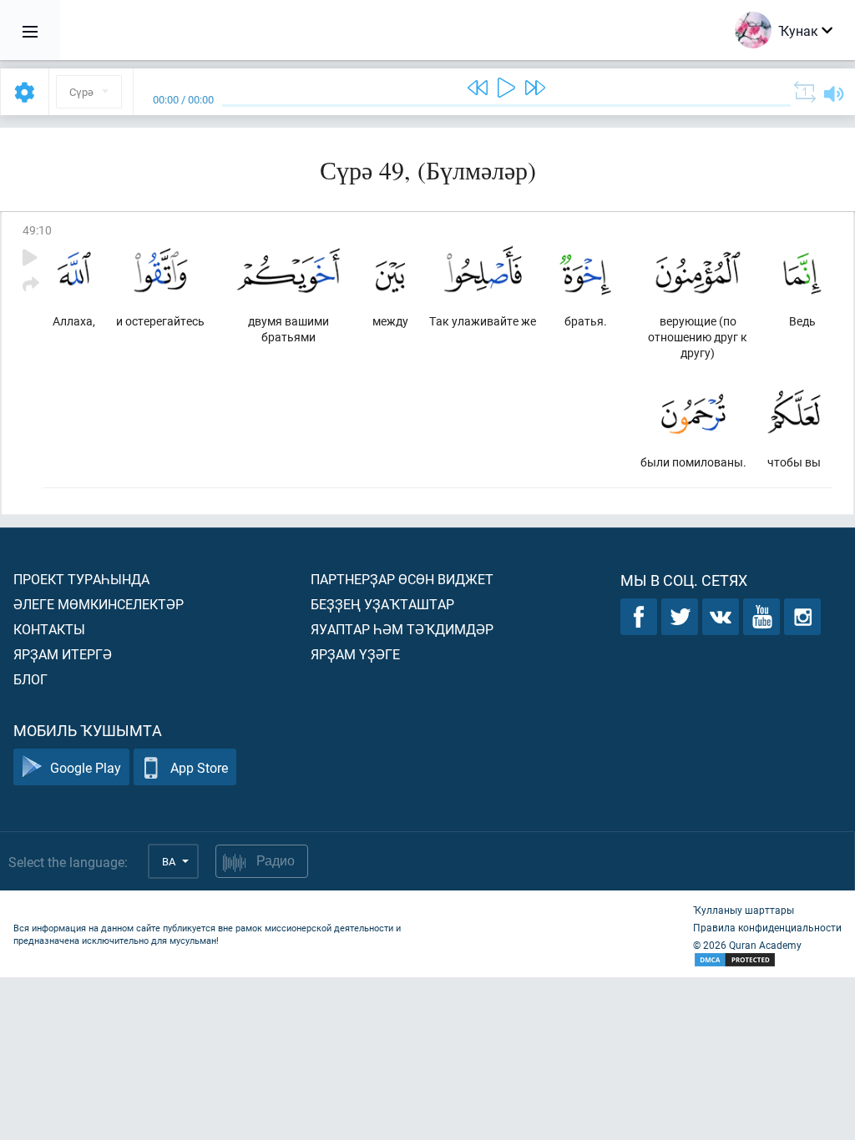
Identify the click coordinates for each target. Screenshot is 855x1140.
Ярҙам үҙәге (355, 654)
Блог (30, 679)
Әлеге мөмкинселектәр (98, 604)
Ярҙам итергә (62, 654)
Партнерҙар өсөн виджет (402, 579)
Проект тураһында (81, 579)
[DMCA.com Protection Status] (767, 960)
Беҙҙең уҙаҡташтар (382, 604)
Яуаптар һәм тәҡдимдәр (402, 629)
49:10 (37, 230)
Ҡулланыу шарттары (743, 909)
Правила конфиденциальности (767, 927)
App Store (199, 767)
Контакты (49, 629)
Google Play (85, 767)
